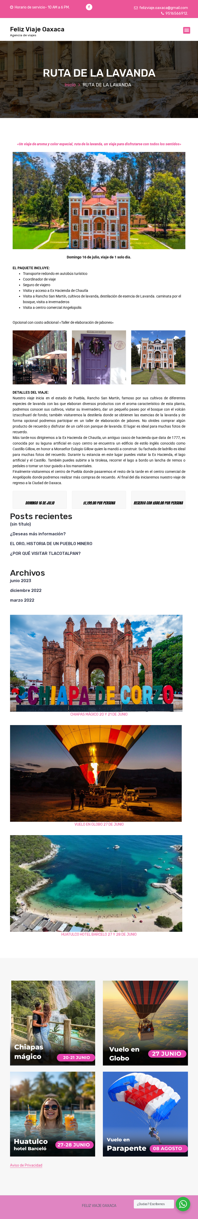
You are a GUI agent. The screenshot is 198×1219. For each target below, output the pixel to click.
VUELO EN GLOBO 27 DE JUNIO (99, 824)
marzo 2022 (22, 600)
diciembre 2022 (26, 590)
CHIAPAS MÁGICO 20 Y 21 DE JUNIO (99, 714)
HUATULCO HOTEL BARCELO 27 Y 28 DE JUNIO (99, 934)
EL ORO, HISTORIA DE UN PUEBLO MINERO (51, 543)
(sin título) (20, 524)
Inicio (70, 85)
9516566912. (177, 13)
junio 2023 (20, 580)
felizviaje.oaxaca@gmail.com (163, 8)
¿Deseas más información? (38, 533)
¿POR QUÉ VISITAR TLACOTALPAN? (45, 553)
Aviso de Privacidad (26, 1165)
